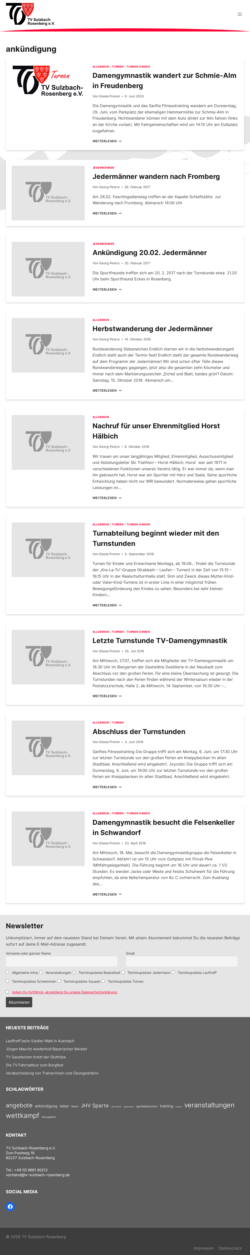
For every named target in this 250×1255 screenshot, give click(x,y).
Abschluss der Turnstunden (139, 731)
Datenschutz (230, 1248)
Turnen (118, 66)
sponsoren (129, 1106)
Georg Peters (109, 187)
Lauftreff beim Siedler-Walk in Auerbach (40, 1041)
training (166, 1106)
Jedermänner (103, 167)
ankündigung (46, 1106)
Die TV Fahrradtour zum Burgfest (34, 1065)
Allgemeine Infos (24, 972)
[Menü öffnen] (239, 14)
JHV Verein (116, 1106)
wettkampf (22, 1115)
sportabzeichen (146, 1106)
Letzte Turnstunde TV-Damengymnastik (160, 640)
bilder (64, 1106)
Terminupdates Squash (81, 981)
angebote (19, 1105)
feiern (74, 1106)
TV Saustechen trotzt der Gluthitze (36, 1057)
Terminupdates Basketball (99, 972)
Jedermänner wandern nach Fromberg (156, 176)
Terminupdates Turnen (125, 981)
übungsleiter (49, 1117)
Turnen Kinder (138, 524)
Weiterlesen (107, 141)
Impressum (204, 1248)
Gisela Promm (109, 96)
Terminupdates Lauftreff (197, 972)
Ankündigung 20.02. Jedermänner (150, 252)
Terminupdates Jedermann (148, 972)
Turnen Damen (138, 66)
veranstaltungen (209, 1105)
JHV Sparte (95, 1105)
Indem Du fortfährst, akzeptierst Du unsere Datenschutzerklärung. (65, 992)
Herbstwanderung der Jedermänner (153, 329)
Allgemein (101, 66)
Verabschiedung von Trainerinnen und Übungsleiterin (52, 1073)
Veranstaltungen (57, 972)
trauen (179, 1106)
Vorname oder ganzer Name (28, 953)
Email (130, 953)
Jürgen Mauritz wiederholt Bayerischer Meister (46, 1049)
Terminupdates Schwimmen (33, 981)
